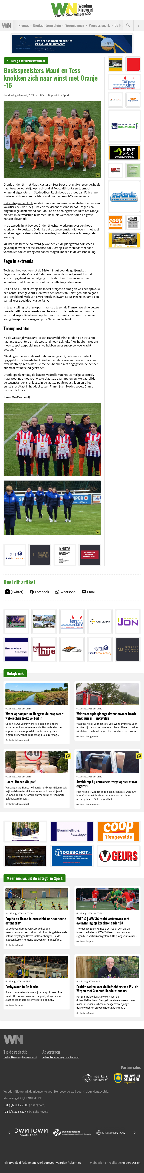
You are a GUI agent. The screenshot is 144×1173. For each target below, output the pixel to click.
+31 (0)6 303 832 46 (16, 1111)
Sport (66, 95)
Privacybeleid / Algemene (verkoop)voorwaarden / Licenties (42, 1162)
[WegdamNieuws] (72, 10)
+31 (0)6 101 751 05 (16, 1105)
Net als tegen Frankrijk (18, 203)
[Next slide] (134, 1132)
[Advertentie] (15, 555)
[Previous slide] (9, 1132)
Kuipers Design (130, 1162)
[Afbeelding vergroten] (52, 139)
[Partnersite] (95, 1078)
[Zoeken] (128, 25)
